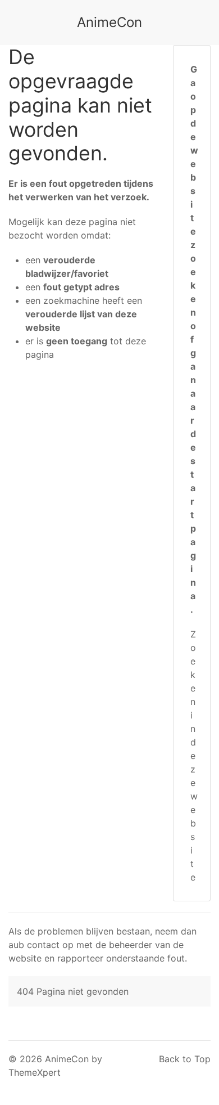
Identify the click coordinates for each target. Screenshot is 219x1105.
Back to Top (185, 1058)
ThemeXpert (34, 1072)
